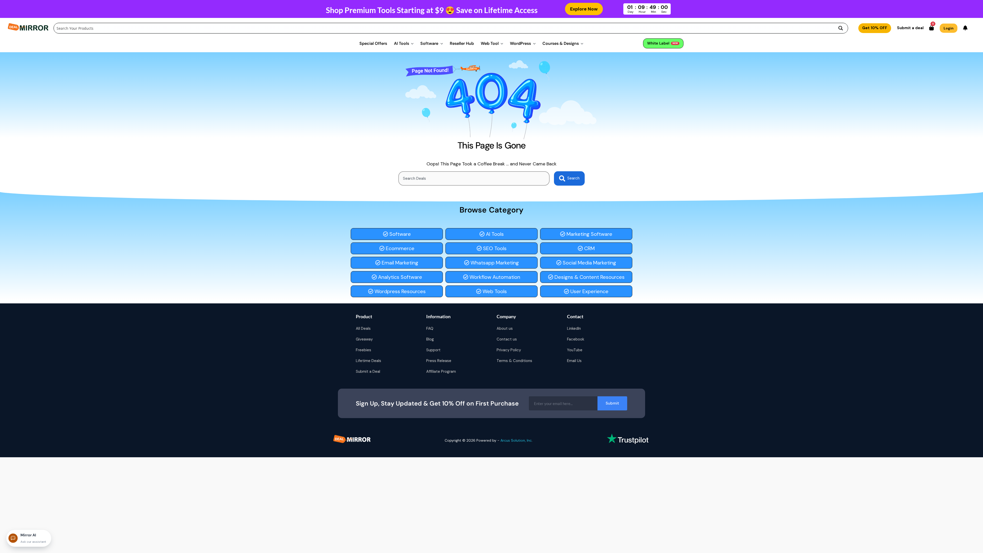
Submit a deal (910, 27)
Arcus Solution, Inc (516, 440)
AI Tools (401, 43)
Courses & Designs (560, 43)
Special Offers (373, 43)
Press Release (438, 360)
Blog (430, 339)
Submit (612, 403)
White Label (662, 43)
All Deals (363, 328)
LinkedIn (574, 328)
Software (429, 43)
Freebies (363, 350)
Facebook (575, 339)
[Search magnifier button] (841, 28)
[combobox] (474, 178)
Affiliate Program (441, 371)
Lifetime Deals (368, 360)
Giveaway (364, 339)
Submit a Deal (368, 371)
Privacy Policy (509, 350)
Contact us (507, 339)
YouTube (574, 350)
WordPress (520, 43)
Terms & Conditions (514, 360)
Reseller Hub (462, 43)
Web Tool (490, 43)
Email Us (574, 360)
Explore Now (584, 9)
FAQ (429, 328)
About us (505, 328)
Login (949, 28)
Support (433, 350)
